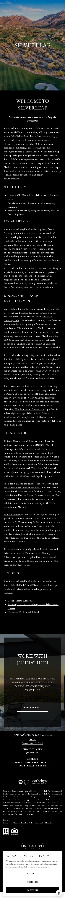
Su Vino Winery (12, 514)
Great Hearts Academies (21, 600)
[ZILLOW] (41, 846)
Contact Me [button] (32, 707)
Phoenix (48, 823)
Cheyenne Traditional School (23, 612)
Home (6, 823)
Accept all (32, 890)
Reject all (32, 874)
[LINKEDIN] (24, 846)
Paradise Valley (28, 823)
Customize (32, 882)
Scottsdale (40, 823)
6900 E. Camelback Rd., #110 (32, 762)
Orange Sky (12, 393)
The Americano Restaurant (29, 409)
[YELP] (32, 846)
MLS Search (15, 823)
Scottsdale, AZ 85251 (32, 765)
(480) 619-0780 (32, 752)
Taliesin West (11, 441)
